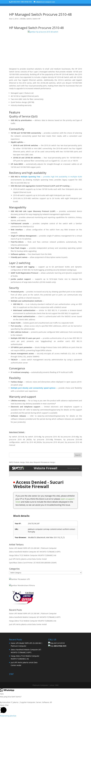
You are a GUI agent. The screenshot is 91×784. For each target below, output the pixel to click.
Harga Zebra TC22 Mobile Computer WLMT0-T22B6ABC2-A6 (32, 555)
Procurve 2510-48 (51, 28)
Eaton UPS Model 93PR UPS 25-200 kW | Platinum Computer (33, 548)
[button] (45, 709)
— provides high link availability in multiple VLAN (61, 177)
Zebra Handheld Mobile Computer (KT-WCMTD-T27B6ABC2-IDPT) (34, 552)
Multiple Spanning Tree (30, 177)
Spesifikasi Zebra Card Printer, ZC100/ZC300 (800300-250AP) (32, 563)
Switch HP (36, 19)
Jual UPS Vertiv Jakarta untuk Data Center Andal (28, 559)
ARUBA (23, 19)
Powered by (8, 716)
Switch (29, 19)
